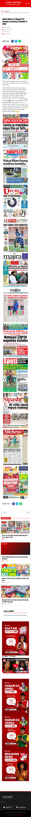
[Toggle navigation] (29, 4)
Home (2, 11)
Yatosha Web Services (18, 814)
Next (27, 512)
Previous (4, 512)
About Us (3, 802)
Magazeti (7, 11)
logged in (13, 615)
